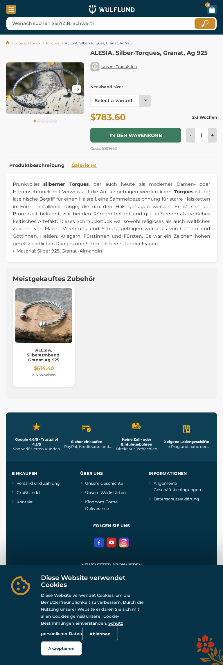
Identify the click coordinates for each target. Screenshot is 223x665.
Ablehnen (100, 634)
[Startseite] (8, 43)
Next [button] (76, 89)
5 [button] (51, 121)
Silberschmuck (27, 43)
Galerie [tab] (84, 165)
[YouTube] (111, 542)
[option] (45, 88)
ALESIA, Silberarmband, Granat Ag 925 (44, 355)
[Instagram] (124, 542)
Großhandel (28, 492)
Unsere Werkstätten (105, 492)
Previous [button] (13, 89)
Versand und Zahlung (38, 483)
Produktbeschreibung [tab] (36, 165)
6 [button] (55, 121)
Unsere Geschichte (104, 483)
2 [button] (39, 121)
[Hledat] (205, 23)
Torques (53, 43)
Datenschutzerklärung (176, 499)
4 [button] (47, 121)
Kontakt (25, 501)
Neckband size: (106, 87)
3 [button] (43, 121)
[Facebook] (99, 542)
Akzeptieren (61, 648)
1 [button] (35, 121)
